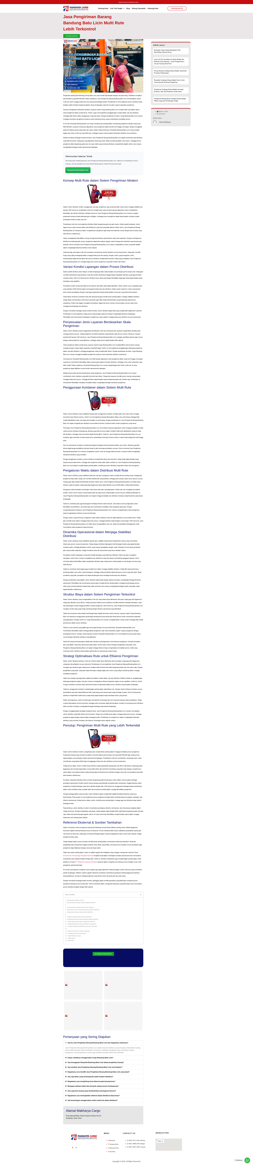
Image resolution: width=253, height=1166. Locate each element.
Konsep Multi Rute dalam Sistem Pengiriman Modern (81, 902)
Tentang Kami (103, 8)
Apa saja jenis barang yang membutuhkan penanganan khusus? (92, 1091)
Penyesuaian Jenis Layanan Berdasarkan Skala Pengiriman (83, 909)
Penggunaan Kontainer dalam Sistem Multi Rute (80, 912)
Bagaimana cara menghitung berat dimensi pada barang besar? (91, 1081)
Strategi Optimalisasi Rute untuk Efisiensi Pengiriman (82, 924)
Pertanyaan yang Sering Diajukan (77, 933)
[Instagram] (72, 1147)
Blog (128, 8)
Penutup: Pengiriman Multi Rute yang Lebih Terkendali (82, 926)
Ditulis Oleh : (71, 940)
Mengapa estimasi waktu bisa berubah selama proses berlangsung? (93, 1086)
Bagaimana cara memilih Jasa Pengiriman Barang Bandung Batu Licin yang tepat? (99, 1072)
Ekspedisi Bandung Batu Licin (77, 170)
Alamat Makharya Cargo (74, 936)
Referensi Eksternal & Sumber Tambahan (79, 931)
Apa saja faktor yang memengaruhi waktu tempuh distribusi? (90, 1076)
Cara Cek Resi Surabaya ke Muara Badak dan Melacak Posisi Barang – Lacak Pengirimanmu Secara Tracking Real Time (169, 61)
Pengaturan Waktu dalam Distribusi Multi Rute (79, 917)
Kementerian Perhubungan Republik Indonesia (78, 855)
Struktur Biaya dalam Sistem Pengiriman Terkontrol (81, 921)
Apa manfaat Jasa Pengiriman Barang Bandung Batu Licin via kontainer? (95, 1067)
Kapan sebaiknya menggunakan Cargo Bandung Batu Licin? (90, 1058)
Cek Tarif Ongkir (116, 8)
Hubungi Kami (153, 8)
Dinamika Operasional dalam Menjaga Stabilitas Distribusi (82, 919)
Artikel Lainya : (72, 938)
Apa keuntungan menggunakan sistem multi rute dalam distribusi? (93, 1100)
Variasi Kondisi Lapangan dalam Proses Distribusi (80, 907)
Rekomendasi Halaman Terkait (75, 900)
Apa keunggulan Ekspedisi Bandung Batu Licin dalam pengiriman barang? (96, 1062)
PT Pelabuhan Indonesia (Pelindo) (86, 862)
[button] (103, 1042)
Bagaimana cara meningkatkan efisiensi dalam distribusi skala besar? (94, 1095)
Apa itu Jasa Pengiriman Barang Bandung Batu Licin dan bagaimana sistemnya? (98, 1043)
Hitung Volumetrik (139, 8)
